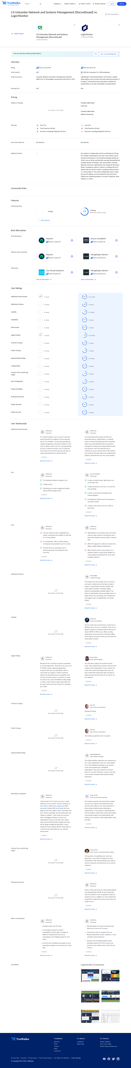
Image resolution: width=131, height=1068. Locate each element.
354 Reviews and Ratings (87, 37)
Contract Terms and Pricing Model (19, 374)
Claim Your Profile (105, 1044)
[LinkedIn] (118, 1058)
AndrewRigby (93, 575)
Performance (15, 327)
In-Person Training (16, 343)
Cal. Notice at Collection (61, 1058)
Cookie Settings (76, 1058)
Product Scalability (17, 389)
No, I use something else (108, 54)
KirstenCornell (94, 795)
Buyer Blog (80, 1044)
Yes (96, 54)
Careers (56, 1046)
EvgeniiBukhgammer (95, 754)
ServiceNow (52, 804)
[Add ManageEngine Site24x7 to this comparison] (116, 256)
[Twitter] (113, 1058)
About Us (57, 1042)
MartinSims (93, 618)
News (55, 1049)
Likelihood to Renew (17, 304)
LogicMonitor (87, 35)
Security (23, 1058)
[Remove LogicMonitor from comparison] (119, 25)
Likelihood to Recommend (19, 296)
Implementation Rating (18, 358)
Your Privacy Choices (45, 1058)
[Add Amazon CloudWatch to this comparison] (116, 240)
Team (55, 1044)
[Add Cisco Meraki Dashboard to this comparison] (72, 272)
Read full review (45, 461)
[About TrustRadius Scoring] (37, 68)
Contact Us (57, 1051)
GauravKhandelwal (95, 474)
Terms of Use (15, 1058)
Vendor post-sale (16, 404)
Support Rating (15, 335)
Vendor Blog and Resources (108, 1046)
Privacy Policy (32, 1058)
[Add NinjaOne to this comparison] (72, 240)
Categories (57, 4)
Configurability (15, 366)
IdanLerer (92, 705)
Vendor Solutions (105, 1042)
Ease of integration (17, 381)
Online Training (16, 350)
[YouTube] (104, 1058)
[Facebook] (108, 1058)
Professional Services (17, 397)
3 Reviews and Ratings (41, 39)
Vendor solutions (69, 4)
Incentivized (44, 457)
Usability (13, 312)
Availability (14, 320)
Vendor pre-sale (16, 412)
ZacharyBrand (93, 850)
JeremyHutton (93, 657)
